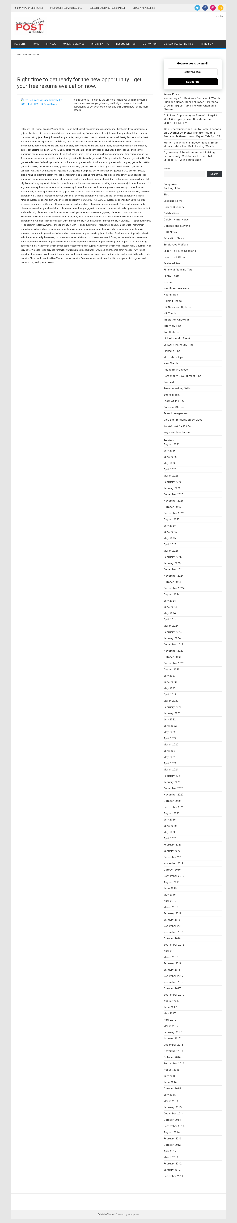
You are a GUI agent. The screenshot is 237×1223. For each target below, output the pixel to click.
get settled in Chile (141, 158)
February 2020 (172, 844)
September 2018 (174, 944)
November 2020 (173, 794)
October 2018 (172, 938)
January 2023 (172, 713)
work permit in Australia (107, 254)
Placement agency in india (133, 204)
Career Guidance (73, 44)
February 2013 (172, 1138)
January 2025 (172, 563)
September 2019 (174, 875)
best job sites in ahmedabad (104, 137)
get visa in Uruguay (102, 170)
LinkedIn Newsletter (144, 8)
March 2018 (171, 957)
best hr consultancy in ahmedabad (83, 133)
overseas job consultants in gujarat (52, 191)
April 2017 (170, 1019)
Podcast (169, 382)
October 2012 (172, 1144)
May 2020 (170, 832)
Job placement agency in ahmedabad (122, 175)
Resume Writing (126, 44)
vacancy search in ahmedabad (53, 245)
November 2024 (173, 575)
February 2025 (172, 557)
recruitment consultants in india (99, 229)
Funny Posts (171, 275)
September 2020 (174, 807)
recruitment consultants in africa (115, 225)
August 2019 (172, 882)
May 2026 (170, 463)
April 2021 (170, 763)
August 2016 (172, 1069)
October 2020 (172, 800)
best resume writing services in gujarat (54, 145)
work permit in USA (44, 262)
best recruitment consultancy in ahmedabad (89, 141)
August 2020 (172, 813)
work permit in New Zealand (50, 258)
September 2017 (174, 994)
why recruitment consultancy (80, 250)
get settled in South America (93, 162)
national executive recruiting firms (99, 183)
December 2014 (173, 1113)
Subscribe (193, 81)
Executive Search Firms (71, 154)
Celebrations (172, 213)
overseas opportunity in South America (126, 200)
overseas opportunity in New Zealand (93, 195)
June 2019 (170, 888)
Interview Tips (100, 44)
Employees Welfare (176, 244)
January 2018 (172, 969)
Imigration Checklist (176, 319)
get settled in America (56, 158)
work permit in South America (81, 258)
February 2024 (172, 632)
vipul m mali (128, 245)
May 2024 (170, 613)
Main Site (20, 44)
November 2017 (173, 982)
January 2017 (172, 1038)
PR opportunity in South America (85, 220)
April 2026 (170, 469)
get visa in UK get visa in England (74, 170)
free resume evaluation (32, 158)
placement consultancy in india (111, 208)
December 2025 (173, 494)
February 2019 (172, 913)
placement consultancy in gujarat (77, 208)
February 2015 (172, 1107)
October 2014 (172, 1119)
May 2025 (170, 538)
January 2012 (172, 1169)
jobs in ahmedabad (104, 179)
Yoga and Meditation (177, 432)
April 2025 (170, 544)
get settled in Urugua (119, 162)
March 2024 (171, 625)
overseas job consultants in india (87, 191)
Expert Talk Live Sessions (180, 250)
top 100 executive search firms (71, 237)
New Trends (171, 363)
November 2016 (173, 1051)
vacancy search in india (108, 245)
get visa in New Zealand (92, 166)
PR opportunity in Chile (56, 220)
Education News (174, 238)
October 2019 (172, 869)
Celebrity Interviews (176, 219)
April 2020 (170, 838)
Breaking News (173, 200)
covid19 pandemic (75, 150)
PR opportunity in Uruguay (116, 220)
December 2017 (173, 976)
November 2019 (173, 863)
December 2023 (173, 644)
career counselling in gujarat (35, 150)
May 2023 (170, 688)
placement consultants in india (126, 212)
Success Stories (174, 407)
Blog (166, 194)
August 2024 (172, 594)
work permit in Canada (132, 254)
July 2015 (170, 1094)
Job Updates (172, 332)
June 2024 (170, 607)
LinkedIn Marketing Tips (178, 44)
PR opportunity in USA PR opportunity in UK (75, 225)
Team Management (176, 413)
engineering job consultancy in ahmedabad (107, 150)
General (168, 282)
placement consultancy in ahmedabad (40, 208)
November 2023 (173, 650)
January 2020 (172, 850)
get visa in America (48, 166)
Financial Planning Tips (178, 269)
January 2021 (172, 782)
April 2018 (170, 951)
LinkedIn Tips (172, 350)
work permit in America (82, 254)
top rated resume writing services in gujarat (98, 241)
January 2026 (172, 488)
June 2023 (170, 682)
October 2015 (172, 1088)
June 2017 (170, 1007)
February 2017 (172, 1032)
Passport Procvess (176, 369)
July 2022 (170, 719)
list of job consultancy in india (66, 183)
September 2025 (174, 513)
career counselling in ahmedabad (129, 145)
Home (36, 44)
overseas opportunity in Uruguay (37, 204)
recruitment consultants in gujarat (65, 229)
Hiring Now (207, 44)
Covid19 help (57, 150)
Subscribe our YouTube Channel (107, 8)
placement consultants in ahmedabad (56, 212)
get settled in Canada (119, 158)
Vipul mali (140, 245)
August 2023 (172, 669)
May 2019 (170, 894)
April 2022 (170, 738)
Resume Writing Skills (53, 129)
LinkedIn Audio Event (177, 338)
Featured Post (172, 263)
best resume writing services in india (93, 145)
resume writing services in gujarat (87, 233)
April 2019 (170, 900)
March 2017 (171, 1026)
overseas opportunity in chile (58, 195)
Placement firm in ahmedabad (36, 216)
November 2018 (173, 932)
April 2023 (170, 694)
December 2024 (173, 569)
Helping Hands (173, 300)
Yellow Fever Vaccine (177, 426)
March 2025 (171, 550)
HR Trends (36, 129)
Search (167, 168)
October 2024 (172, 582)
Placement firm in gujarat (64, 216)
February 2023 (172, 707)
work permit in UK (106, 258)
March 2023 (171, 700)
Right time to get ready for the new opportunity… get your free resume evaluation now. (79, 82)
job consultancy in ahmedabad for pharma (80, 175)
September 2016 (174, 1063)
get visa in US (120, 170)
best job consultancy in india (58, 137)
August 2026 (172, 444)
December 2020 (173, 788)
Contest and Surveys (177, 225)
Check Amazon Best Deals (28, 8)
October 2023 (172, 657)
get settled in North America (63, 162)
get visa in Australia (69, 166)
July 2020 (170, 819)
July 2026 (170, 450)
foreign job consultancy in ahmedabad (104, 154)
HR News (51, 44)
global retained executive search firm (39, 175)
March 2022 (171, 744)
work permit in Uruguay (128, 258)
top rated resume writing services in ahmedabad (51, 241)
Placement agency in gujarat (104, 204)
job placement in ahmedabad (78, 179)
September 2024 (174, 588)
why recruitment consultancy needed (114, 250)
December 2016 (173, 1044)
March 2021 (171, 769)
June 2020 (170, 825)
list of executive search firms (130, 179)
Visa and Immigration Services (183, 419)
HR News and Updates (178, 307)
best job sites (81, 137)
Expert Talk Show (174, 257)
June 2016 (170, 1082)
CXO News (170, 232)
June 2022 (170, 725)
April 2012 (170, 1151)
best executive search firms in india (46, 133)
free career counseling (136, 154)
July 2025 (170, 525)
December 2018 (173, 925)
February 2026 (172, 481)
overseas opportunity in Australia (122, 191)
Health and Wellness (176, 288)
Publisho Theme (106, 1214)
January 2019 (172, 919)
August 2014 (172, 1132)
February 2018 (172, 963)
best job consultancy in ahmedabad (120, 133)
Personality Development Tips (182, 375)
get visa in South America (44, 170)
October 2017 (172, 988)
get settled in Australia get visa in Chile (88, 158)
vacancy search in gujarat (83, 245)
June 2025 (170, 531)
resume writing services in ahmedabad (50, 233)
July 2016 (170, 1076)
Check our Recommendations (66, 8)
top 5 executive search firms (102, 237)
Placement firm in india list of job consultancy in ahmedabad (109, 216)
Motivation (150, 44)
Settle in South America (117, 233)
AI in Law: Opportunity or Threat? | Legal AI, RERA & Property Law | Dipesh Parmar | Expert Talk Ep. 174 (191, 119)
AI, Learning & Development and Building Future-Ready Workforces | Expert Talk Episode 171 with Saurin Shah (189, 156)
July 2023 (170, 675)
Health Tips (171, 294)
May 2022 (170, 732)
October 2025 (172, 506)
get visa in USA (136, 170)
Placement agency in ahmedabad (71, 204)
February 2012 (172, 1163)
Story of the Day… (175, 401)
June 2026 (170, 456)
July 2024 (170, 600)
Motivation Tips (173, 357)
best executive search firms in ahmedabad (94, 129)
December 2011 (173, 1176)
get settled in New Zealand (34, 162)
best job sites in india (131, 137)
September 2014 (174, 1126)
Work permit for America (56, 254)
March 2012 (171, 1157)
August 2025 (172, 519)
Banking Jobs (172, 188)
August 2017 (172, 1001)
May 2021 (170, 757)
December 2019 (173, 857)
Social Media (172, 394)
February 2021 (172, 775)
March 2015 (171, 1101)
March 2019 (171, 907)
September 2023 (174, 663)
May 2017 (170, 1013)
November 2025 (173, 500)
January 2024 (172, 638)
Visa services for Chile (53, 250)
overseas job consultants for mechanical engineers (89, 187)
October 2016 (172, 1057)
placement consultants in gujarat (92, 212)
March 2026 (171, 475)
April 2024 (170, 619)
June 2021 (170, 750)
